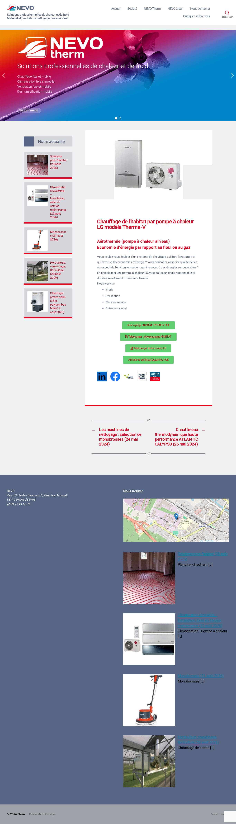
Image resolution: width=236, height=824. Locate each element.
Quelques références (196, 16)
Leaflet (201, 541)
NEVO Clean (175, 8)
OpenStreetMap (209, 541)
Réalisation (42, 814)
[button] (3, 75)
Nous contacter (200, 8)
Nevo (21, 814)
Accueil (116, 8)
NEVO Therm (152, 8)
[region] (118, 75)
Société (132, 8)
